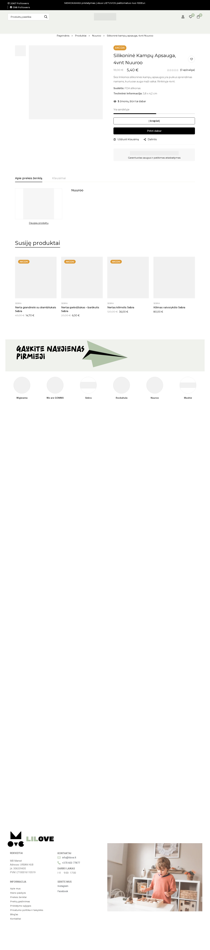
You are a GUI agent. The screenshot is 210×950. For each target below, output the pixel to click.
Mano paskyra (18, 893)
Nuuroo (96, 35)
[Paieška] (45, 16)
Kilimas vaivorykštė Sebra (169, 307)
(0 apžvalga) (187, 69)
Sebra (18, 303)
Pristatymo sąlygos (20, 905)
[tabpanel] (105, 206)
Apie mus (15, 888)
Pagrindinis (63, 35)
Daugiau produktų (38, 223)
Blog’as (14, 914)
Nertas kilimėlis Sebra (120, 307)
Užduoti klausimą (128, 139)
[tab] (28, 178)
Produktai (80, 35)
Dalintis (152, 139)
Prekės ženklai (18, 897)
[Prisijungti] (183, 16)
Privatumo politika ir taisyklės (26, 910)
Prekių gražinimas (20, 901)
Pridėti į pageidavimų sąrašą (191, 59)
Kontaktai (15, 918)
